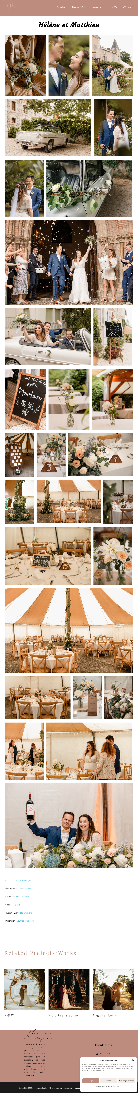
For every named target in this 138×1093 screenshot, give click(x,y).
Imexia (17, 905)
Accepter (91, 1081)
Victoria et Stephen (63, 1015)
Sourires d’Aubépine (25, 921)
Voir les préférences (126, 1081)
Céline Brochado (26, 888)
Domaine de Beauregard (21, 880)
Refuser (108, 1081)
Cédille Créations (24, 913)
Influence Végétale (20, 896)
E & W (9, 1015)
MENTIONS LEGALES (114, 1086)
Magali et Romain (106, 1015)
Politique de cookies (101, 1086)
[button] (134, 1060)
